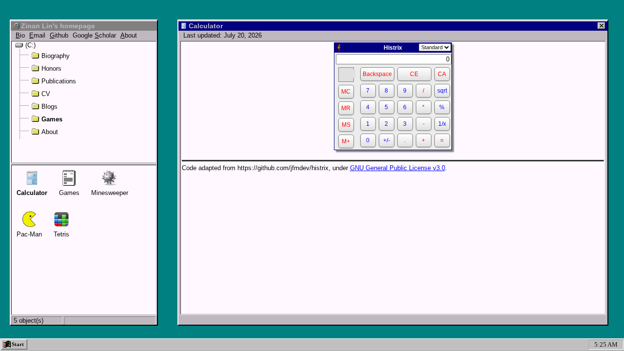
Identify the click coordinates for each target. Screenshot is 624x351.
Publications (58, 81)
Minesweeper (109, 192)
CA (442, 74)
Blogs (49, 106)
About (49, 131)
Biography (55, 55)
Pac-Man (29, 234)
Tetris (61, 234)
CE (414, 74)
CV (45, 93)
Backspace (377, 74)
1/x (442, 123)
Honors (51, 68)
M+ (346, 141)
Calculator (32, 192)
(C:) (30, 44)
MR (346, 108)
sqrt (442, 90)
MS (346, 124)
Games (51, 119)
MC (346, 91)
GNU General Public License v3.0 (397, 168)
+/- (386, 140)
